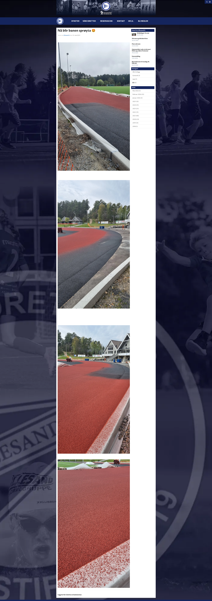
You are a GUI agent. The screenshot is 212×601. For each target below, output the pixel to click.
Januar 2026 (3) (137, 98)
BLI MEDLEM (143, 21)
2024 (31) (135, 105)
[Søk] (206, 1)
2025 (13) (135, 101)
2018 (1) (135, 126)
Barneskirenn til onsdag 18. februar (141, 62)
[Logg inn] (209, 1)
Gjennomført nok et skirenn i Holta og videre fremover (141, 50)
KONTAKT (121, 21)
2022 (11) (135, 112)
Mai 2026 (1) (136, 91)
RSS (135, 83)
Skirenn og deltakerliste (140, 38)
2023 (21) (135, 109)
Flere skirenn (136, 44)
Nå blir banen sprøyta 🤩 (76, 31)
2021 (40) (135, 116)
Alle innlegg (136, 72)
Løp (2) (134, 79)
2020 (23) (135, 119)
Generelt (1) (136, 75)
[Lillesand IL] (106, 7)
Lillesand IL (66, 35)
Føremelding (136, 56)
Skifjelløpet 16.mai (143, 33)
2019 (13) (135, 123)
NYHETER (75, 21)
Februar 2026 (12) (138, 94)
